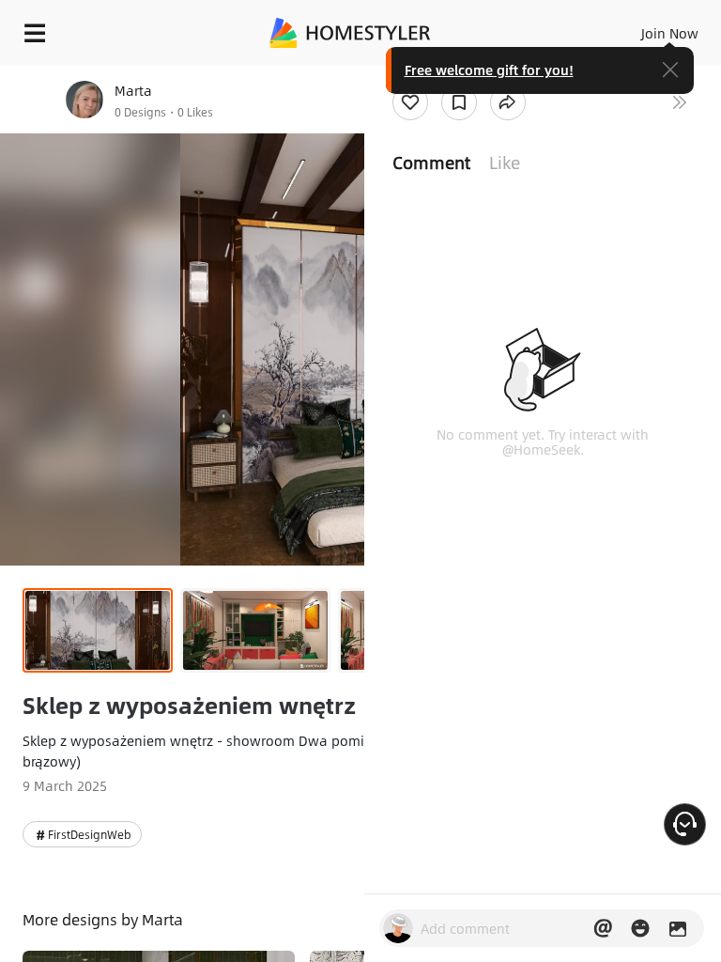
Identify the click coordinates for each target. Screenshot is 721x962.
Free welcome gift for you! (489, 69)
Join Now (669, 33)
